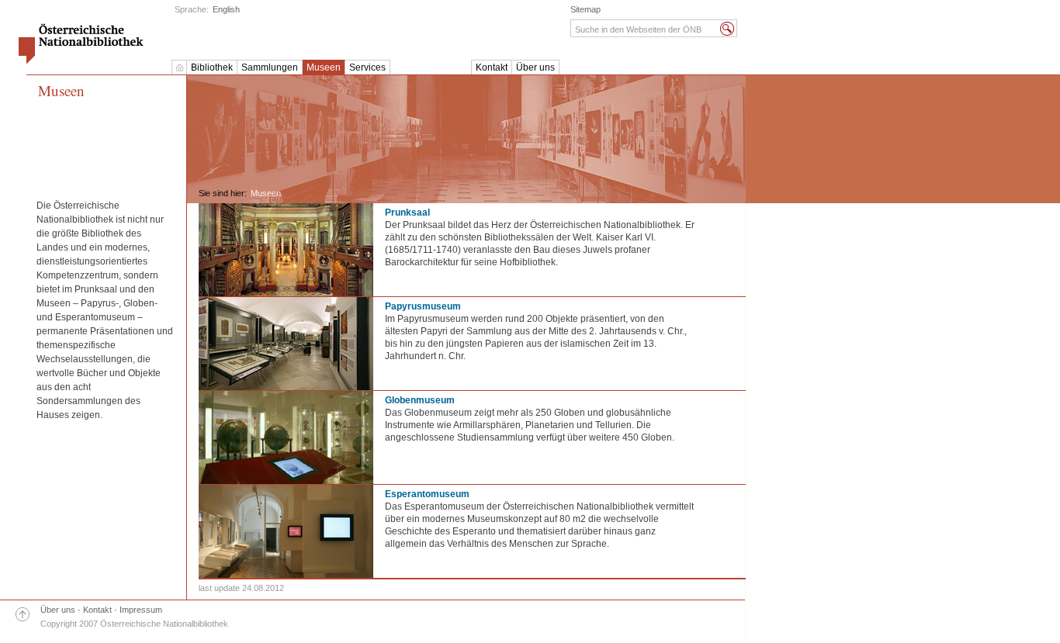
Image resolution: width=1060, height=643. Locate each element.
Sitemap (585, 9)
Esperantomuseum (427, 494)
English (226, 9)
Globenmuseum (420, 400)
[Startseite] (179, 67)
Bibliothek (212, 67)
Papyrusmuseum (423, 306)
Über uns (535, 67)
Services (367, 67)
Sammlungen (269, 67)
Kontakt (491, 67)
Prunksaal (407, 212)
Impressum (141, 609)
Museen (324, 67)
